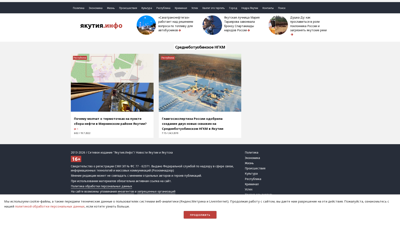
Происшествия (128, 8)
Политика (78, 8)
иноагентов (126, 191)
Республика (163, 8)
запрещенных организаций (156, 191)
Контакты (268, 8)
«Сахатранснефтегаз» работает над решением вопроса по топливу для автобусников (175, 24)
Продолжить (200, 214)
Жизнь (111, 8)
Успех (194, 8)
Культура (146, 8)
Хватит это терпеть (213, 8)
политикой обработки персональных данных (50, 206)
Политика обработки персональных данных (101, 186)
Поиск (281, 8)
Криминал (181, 8)
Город (233, 8)
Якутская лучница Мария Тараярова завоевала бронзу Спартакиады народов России (242, 24)
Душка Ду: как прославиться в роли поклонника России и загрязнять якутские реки (308, 24)
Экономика (95, 8)
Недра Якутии (249, 8)
